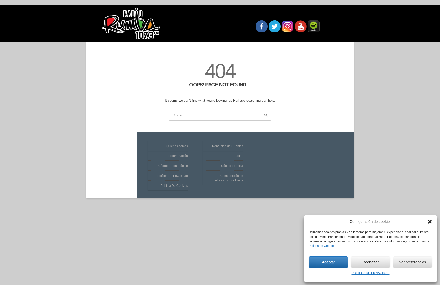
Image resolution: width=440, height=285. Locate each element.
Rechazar (370, 262)
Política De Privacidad (172, 176)
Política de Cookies (322, 246)
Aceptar (328, 262)
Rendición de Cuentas (227, 146)
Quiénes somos (177, 146)
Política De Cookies (174, 186)
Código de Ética (232, 166)
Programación (178, 156)
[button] (429, 221)
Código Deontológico (173, 166)
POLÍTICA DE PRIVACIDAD (371, 273)
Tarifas (238, 156)
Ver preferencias (412, 262)
